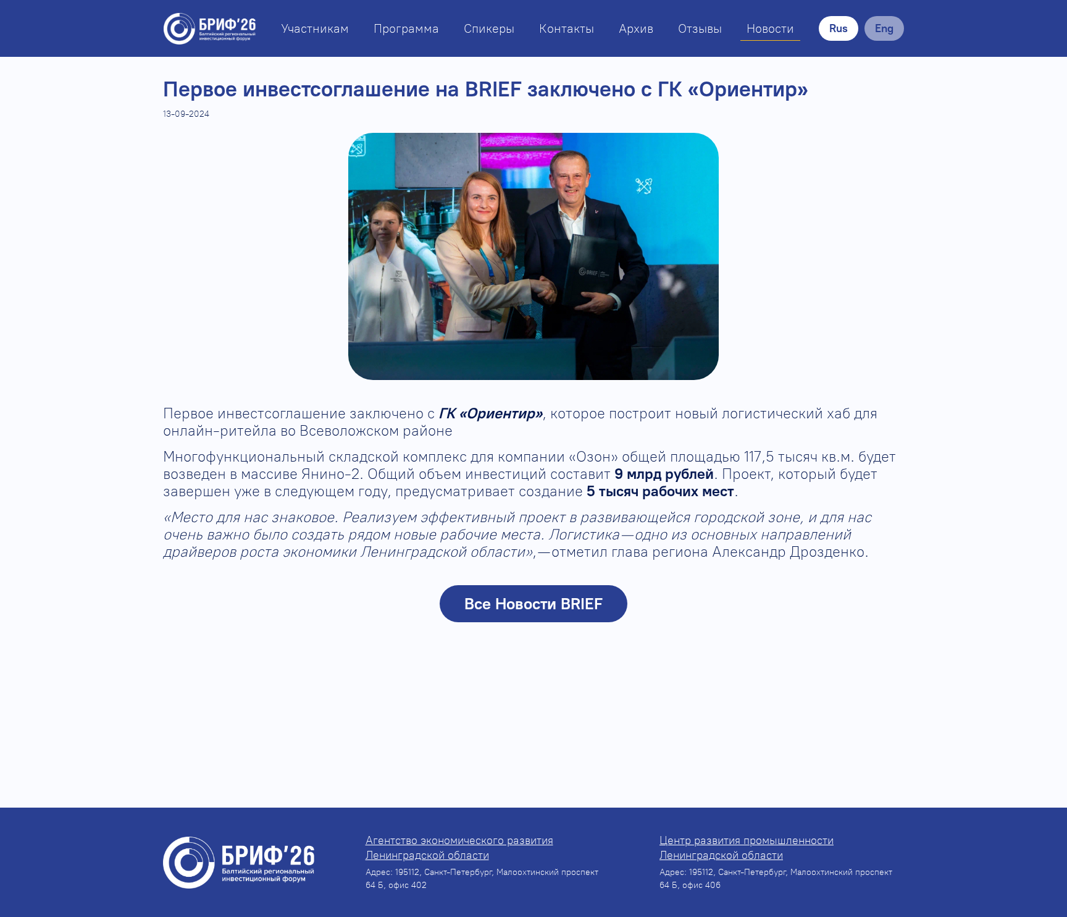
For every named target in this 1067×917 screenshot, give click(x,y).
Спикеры (489, 28)
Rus (838, 28)
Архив (636, 28)
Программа (406, 28)
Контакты (566, 28)
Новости (770, 28)
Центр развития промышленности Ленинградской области (746, 848)
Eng (884, 28)
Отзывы (700, 28)
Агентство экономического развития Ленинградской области (459, 848)
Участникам (315, 28)
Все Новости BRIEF (533, 604)
